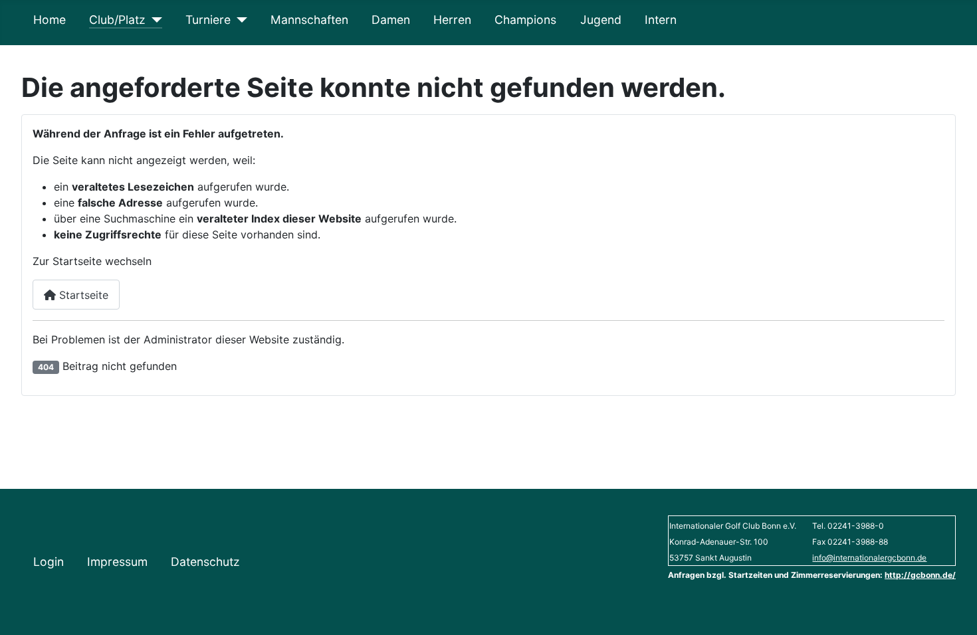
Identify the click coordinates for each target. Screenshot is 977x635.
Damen (391, 20)
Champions (525, 20)
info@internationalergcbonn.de (869, 558)
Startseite (82, 295)
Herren (452, 20)
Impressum (117, 562)
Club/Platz (117, 20)
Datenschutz (205, 562)
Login (48, 562)
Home (49, 20)
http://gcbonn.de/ (920, 575)
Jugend (600, 20)
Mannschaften (309, 20)
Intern (661, 20)
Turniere (208, 20)
